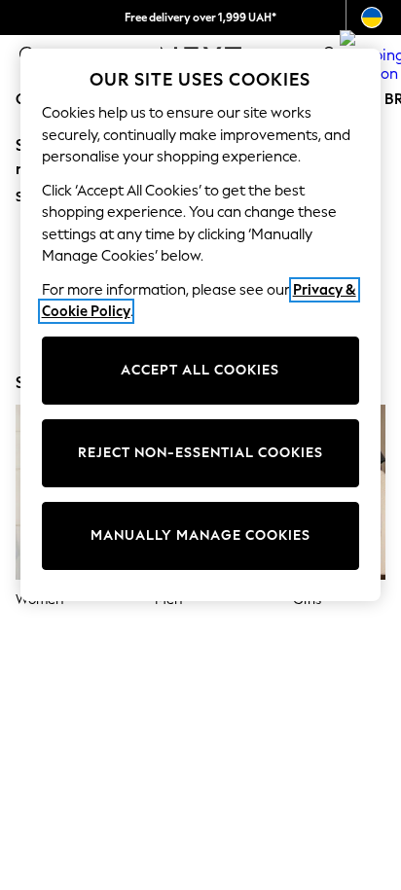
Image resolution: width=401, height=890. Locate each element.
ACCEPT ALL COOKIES (200, 370)
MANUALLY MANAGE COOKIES (200, 535)
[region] (201, 325)
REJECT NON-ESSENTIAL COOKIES (200, 453)
